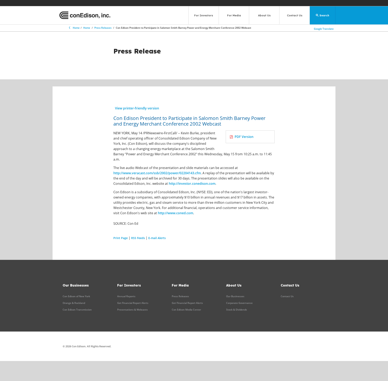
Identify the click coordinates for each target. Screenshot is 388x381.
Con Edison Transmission (77, 309)
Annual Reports (126, 296)
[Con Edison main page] (85, 15)
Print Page (120, 238)
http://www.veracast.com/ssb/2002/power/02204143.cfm (157, 173)
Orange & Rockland (74, 303)
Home (76, 27)
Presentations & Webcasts (132, 309)
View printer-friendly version (137, 108)
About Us (264, 15)
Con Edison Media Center (186, 309)
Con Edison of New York (76, 296)
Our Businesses (235, 296)
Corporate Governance (239, 303)
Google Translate (324, 28)
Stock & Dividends (236, 309)
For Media (234, 15)
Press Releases (103, 27)
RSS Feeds (138, 238)
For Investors (203, 15)
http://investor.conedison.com (192, 183)
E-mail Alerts (157, 238)
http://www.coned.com (175, 213)
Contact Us (294, 15)
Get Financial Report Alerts (132, 303)
